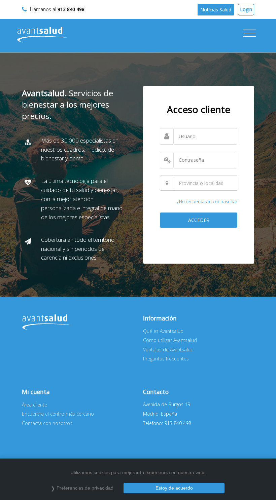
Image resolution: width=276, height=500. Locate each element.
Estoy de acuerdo (174, 488)
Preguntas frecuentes (166, 358)
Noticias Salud (215, 9)
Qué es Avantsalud (163, 331)
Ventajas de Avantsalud (168, 349)
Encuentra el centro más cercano (58, 414)
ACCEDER (198, 220)
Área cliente (34, 404)
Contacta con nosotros (47, 423)
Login (246, 9)
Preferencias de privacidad (85, 488)
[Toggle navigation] (249, 33)
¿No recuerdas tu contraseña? (207, 201)
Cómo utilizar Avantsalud (170, 340)
